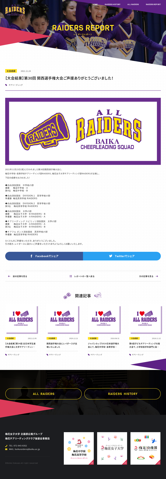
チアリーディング (16, 85)
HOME (95, 4)
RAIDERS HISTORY (112, 4)
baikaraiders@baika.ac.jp (27, 449)
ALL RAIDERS (133, 4)
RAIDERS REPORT (153, 4)
